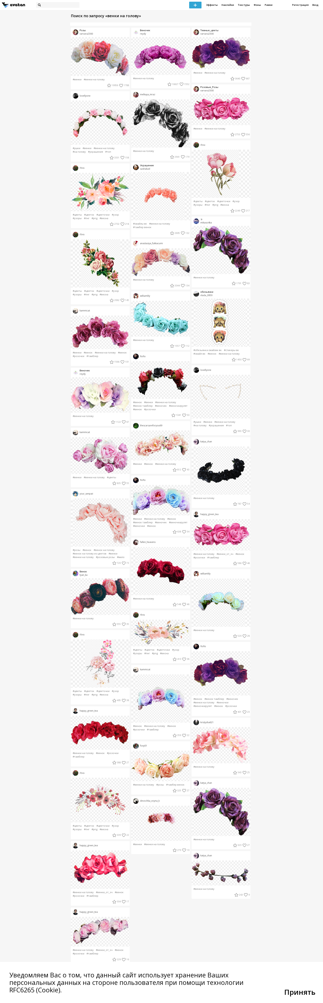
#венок (88, 352)
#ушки (76, 148)
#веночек (161, 406)
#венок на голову (104, 550)
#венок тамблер (143, 406)
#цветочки (103, 215)
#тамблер (92, 356)
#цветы (77, 215)
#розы (76, 550)
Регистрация (300, 5)
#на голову (79, 152)
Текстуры (244, 5)
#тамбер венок (142, 227)
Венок (83, 571)
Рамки (269, 5)
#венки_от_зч (104, 892)
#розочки (78, 356)
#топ (108, 152)
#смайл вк (199, 354)
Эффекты (212, 5)
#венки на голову (94, 79)
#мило (120, 557)
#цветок (89, 215)
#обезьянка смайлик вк (207, 350)
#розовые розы (105, 557)
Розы (83, 30)
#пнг (86, 218)
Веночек (85, 370)
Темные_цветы (209, 30)
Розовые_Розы (209, 87)
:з (201, 219)
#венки (77, 79)
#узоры (77, 218)
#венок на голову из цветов (89, 553)
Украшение (147, 165)
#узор (115, 215)
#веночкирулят (178, 406)
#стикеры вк (231, 350)
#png (94, 218)
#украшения (95, 152)
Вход (315, 5)
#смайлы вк (140, 223)
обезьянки (206, 292)
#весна (104, 218)
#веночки (139, 526)
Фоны (257, 5)
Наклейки (228, 5)
